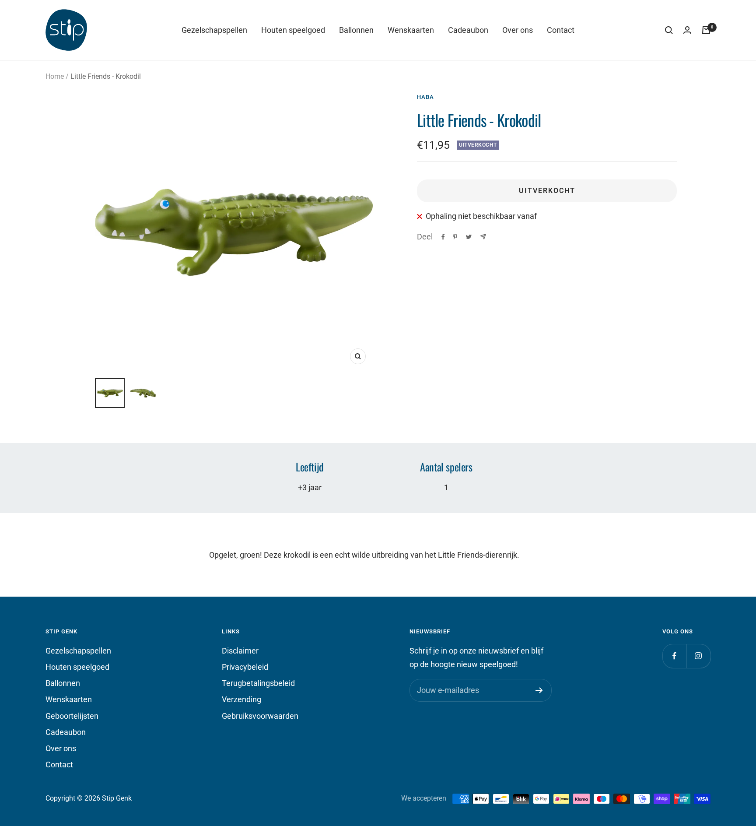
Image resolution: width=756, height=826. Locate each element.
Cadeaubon (468, 30)
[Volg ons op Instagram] (698, 656)
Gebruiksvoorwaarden (260, 716)
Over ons (517, 30)
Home (55, 76)
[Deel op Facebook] (443, 237)
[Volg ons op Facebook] (674, 656)
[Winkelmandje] (706, 30)
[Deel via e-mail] (483, 236)
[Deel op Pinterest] (455, 237)
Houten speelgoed (293, 30)
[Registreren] (539, 690)
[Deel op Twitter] (468, 237)
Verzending (241, 699)
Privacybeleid (245, 666)
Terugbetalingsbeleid (258, 683)
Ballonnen (356, 30)
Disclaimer (240, 650)
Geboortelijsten (72, 716)
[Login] (687, 30)
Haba (425, 97)
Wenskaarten (411, 30)
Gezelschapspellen (214, 30)
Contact (560, 30)
